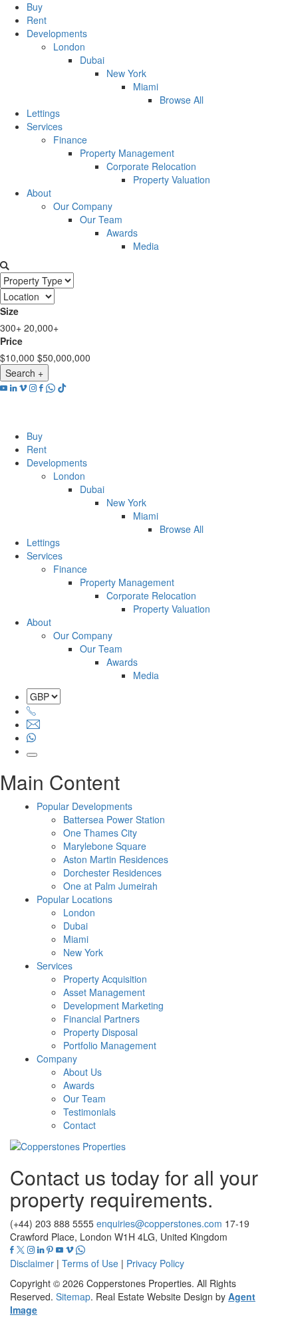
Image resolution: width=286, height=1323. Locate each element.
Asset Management (104, 992)
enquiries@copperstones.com (159, 1223)
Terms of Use (90, 1263)
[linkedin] (13, 388)
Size (9, 311)
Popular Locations (74, 899)
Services (45, 126)
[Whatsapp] (31, 737)
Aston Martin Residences (115, 859)
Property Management (127, 152)
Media (146, 246)
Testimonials (89, 1111)
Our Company (82, 206)
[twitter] (21, 1250)
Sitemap (73, 1296)
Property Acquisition (105, 978)
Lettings (43, 113)
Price (11, 341)
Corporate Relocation (151, 166)
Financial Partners (101, 1018)
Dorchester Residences (112, 872)
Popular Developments (84, 806)
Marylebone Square (104, 846)
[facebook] (41, 388)
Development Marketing (113, 1005)
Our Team (101, 219)
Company (57, 1058)
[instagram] (33, 388)
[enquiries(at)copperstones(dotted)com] (33, 724)
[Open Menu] (32, 755)
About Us (82, 1071)
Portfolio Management (109, 1045)
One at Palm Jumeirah (110, 885)
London (69, 46)
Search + (24, 372)
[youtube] (3, 388)
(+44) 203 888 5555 (52, 1223)
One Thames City (100, 832)
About (39, 192)
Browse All (182, 99)
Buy (35, 6)
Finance (70, 139)
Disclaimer (32, 1263)
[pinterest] (50, 1250)
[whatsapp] (50, 388)
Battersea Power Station (114, 819)
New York (126, 73)
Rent (37, 20)
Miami (145, 86)
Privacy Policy (155, 1263)
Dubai (92, 59)
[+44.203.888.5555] (31, 711)
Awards (122, 232)
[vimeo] (23, 388)
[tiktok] (62, 388)
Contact (79, 1125)
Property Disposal (100, 1032)
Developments (57, 33)
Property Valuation (171, 179)
